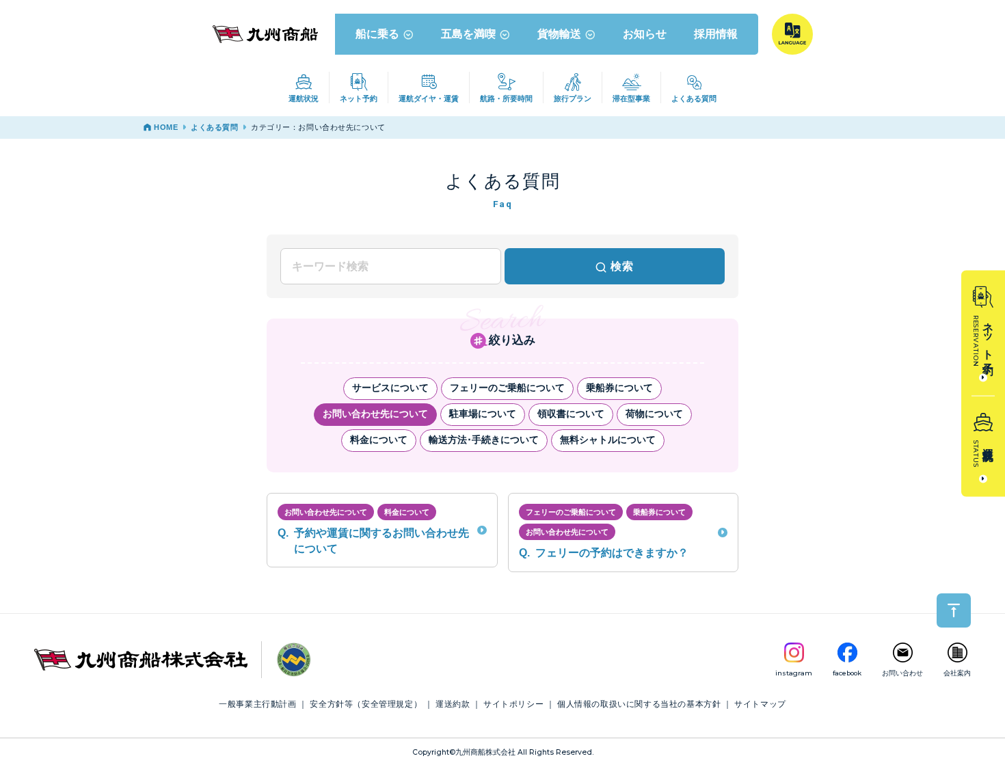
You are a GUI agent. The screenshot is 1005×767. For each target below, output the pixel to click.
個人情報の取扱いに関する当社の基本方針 (639, 704)
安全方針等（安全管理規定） (366, 704)
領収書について (570, 414)
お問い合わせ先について (375, 414)
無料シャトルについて (608, 440)
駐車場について (482, 414)
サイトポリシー (513, 704)
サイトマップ (760, 704)
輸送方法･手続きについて (484, 440)
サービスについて (390, 388)
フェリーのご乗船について (507, 388)
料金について (378, 440)
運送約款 (453, 704)
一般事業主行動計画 (257, 704)
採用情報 (716, 33)
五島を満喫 (468, 33)
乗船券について (619, 388)
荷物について (654, 414)
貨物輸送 (559, 33)
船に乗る (377, 33)
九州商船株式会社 (485, 752)
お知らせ (645, 33)
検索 (622, 266)
